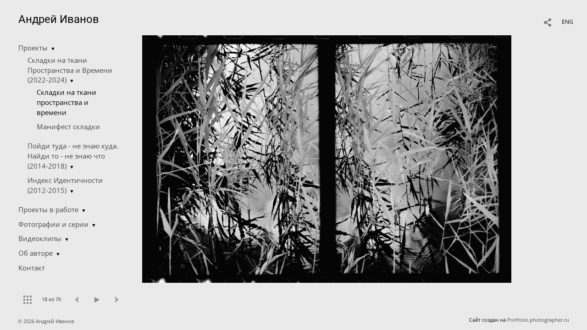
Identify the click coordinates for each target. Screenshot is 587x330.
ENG (567, 22)
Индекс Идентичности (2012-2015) (65, 185)
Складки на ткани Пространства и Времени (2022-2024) (70, 70)
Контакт (31, 267)
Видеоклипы (39, 238)
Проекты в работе (48, 209)
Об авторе (35, 253)
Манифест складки (68, 126)
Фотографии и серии (53, 224)
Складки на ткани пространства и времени (66, 102)
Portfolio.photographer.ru (538, 319)
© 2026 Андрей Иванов (46, 321)
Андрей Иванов (58, 19)
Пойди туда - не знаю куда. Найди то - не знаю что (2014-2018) (73, 155)
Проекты (33, 47)
